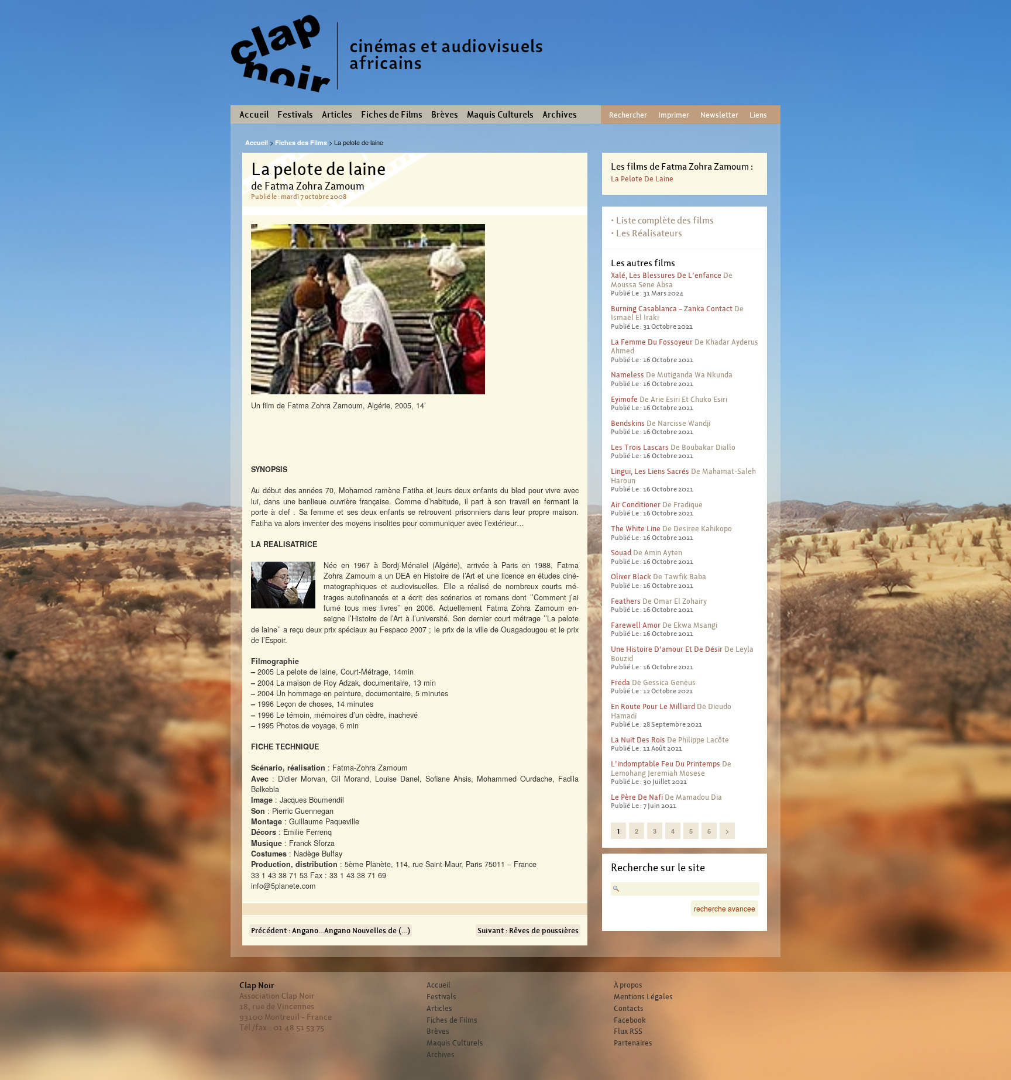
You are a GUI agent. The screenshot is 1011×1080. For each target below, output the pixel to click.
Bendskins (628, 423)
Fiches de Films (391, 114)
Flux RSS (628, 1031)
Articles (337, 114)
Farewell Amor (636, 625)
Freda (620, 682)
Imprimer (673, 115)
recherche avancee (724, 908)
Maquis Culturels (500, 114)
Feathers (626, 601)
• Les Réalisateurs (646, 233)
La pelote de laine (642, 178)
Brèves (444, 114)
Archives (559, 114)
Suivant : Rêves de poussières (528, 930)
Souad (621, 552)
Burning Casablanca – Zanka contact (672, 308)
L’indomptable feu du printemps (665, 763)
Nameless (627, 374)
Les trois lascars (640, 447)
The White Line (636, 528)
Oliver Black (631, 576)
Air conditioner (636, 504)
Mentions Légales (643, 997)
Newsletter (719, 115)
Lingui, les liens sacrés (650, 471)
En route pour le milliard (653, 706)
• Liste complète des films (662, 220)
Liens (758, 115)
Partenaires (633, 1043)
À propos (628, 985)
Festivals (295, 114)
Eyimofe (624, 399)
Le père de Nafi (637, 797)
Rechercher (628, 115)
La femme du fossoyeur (652, 342)
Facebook (630, 1020)
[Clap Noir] (391, 96)
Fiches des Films (301, 142)
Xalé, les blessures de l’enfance (666, 275)
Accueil (254, 114)
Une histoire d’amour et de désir (667, 649)
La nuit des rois (638, 739)
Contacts (629, 1008)
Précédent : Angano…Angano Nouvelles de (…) (330, 930)
